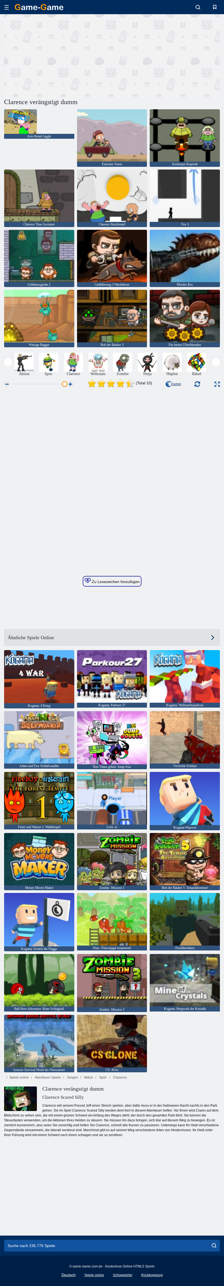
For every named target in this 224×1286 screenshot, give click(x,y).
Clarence (119, 1077)
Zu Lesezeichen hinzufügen (115, 581)
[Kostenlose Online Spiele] (39, 7)
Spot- (102, 1077)
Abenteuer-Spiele (47, 1077)
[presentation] (8, 362)
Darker (176, 384)
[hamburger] (6, 7)
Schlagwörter (122, 1275)
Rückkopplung (152, 1275)
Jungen (72, 1077)
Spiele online (19, 1077)
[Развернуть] (217, 384)
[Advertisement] (58, 55)
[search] (214, 1246)
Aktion (88, 1077)
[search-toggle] (198, 7)
